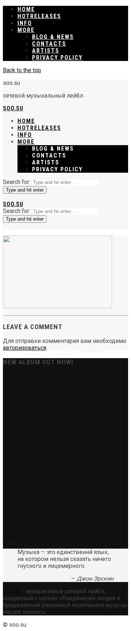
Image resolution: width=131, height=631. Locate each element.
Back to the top (22, 70)
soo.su (13, 108)
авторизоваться (24, 347)
